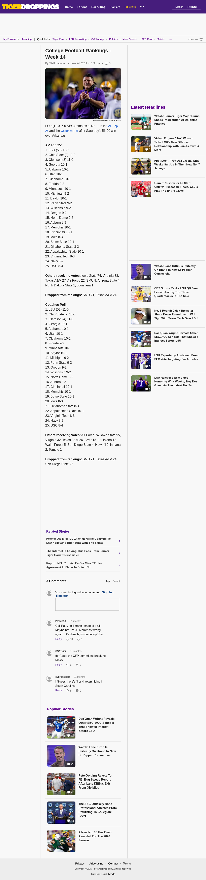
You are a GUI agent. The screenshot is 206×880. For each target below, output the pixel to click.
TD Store (130, 7)
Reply (58, 638)
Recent (116, 581)
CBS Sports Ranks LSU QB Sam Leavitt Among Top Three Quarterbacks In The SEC (176, 292)
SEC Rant (146, 39)
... (142, 5)
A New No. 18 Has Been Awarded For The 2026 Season (94, 836)
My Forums (9, 39)
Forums (82, 7)
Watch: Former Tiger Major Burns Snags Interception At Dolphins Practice (177, 119)
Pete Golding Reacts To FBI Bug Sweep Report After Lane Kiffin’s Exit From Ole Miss (94, 781)
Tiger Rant (58, 39)
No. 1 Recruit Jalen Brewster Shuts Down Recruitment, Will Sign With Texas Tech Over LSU (176, 314)
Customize (193, 39)
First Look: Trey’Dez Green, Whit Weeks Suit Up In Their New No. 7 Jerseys (177, 164)
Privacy (79, 863)
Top (108, 581)
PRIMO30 (60, 621)
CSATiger (60, 651)
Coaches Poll (69, 130)
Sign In (179, 6)
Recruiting (98, 7)
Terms (127, 863)
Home (69, 7)
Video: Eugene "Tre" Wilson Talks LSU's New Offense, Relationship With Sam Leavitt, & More (176, 144)
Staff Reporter (57, 63)
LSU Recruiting (78, 39)
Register (192, 6)
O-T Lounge (97, 39)
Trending (27, 39)
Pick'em (115, 7)
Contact (113, 863)
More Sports (130, 39)
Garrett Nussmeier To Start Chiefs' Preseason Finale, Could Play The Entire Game (176, 186)
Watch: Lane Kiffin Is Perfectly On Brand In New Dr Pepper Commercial (97, 751)
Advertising (96, 863)
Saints (161, 39)
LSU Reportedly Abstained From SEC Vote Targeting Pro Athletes (176, 357)
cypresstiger (62, 676)
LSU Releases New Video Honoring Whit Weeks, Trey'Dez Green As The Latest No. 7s (175, 381)
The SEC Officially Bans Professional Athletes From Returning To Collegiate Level (97, 810)
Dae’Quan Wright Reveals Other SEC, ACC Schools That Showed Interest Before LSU (96, 724)
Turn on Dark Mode (103, 874)
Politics (113, 39)
